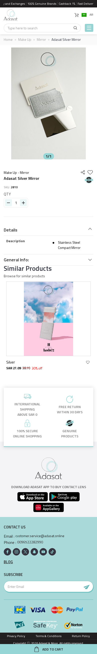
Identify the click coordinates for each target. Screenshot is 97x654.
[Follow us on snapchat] (34, 552)
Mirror (41, 39)
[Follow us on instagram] (16, 552)
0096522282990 (30, 542)
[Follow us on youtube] (43, 552)
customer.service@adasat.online (39, 535)
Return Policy (81, 636)
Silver (10, 362)
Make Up (24, 39)
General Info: (16, 260)
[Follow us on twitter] (25, 552)
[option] (48, 103)
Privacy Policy (16, 636)
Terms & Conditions (48, 636)
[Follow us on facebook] (7, 552)
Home (8, 39)
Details (10, 230)
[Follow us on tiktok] (52, 552)
